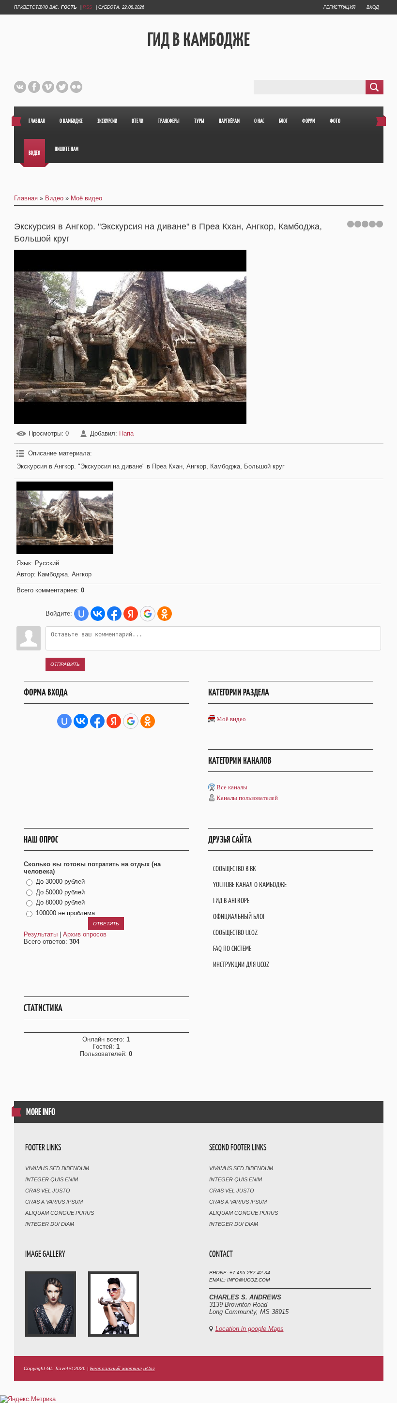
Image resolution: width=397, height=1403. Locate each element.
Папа (126, 433)
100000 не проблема (65, 913)
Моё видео (86, 198)
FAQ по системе (232, 948)
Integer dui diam (49, 1224)
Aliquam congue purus (59, 1213)
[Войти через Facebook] (114, 613)
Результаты (41, 934)
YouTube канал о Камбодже (250, 884)
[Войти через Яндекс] (130, 613)
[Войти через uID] (81, 613)
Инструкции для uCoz (241, 964)
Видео (54, 198)
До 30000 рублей (60, 881)
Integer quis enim (51, 1179)
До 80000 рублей (60, 902)
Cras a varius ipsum (54, 1202)
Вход (372, 7)
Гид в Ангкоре (231, 900)
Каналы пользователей (247, 797)
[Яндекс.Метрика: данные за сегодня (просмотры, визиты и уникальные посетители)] (28, 1399)
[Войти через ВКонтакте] (98, 613)
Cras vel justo (47, 1190)
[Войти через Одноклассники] (164, 613)
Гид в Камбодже (198, 39)
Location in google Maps (249, 1328)
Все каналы (231, 787)
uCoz (149, 1368)
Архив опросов (85, 934)
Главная (26, 198)
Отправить (65, 664)
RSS (87, 7)
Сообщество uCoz (235, 932)
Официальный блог (239, 916)
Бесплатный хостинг (116, 1368)
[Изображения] (64, 518)
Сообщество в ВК (234, 868)
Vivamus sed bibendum (57, 1168)
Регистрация (339, 7)
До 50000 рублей (60, 892)
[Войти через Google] (147, 613)
